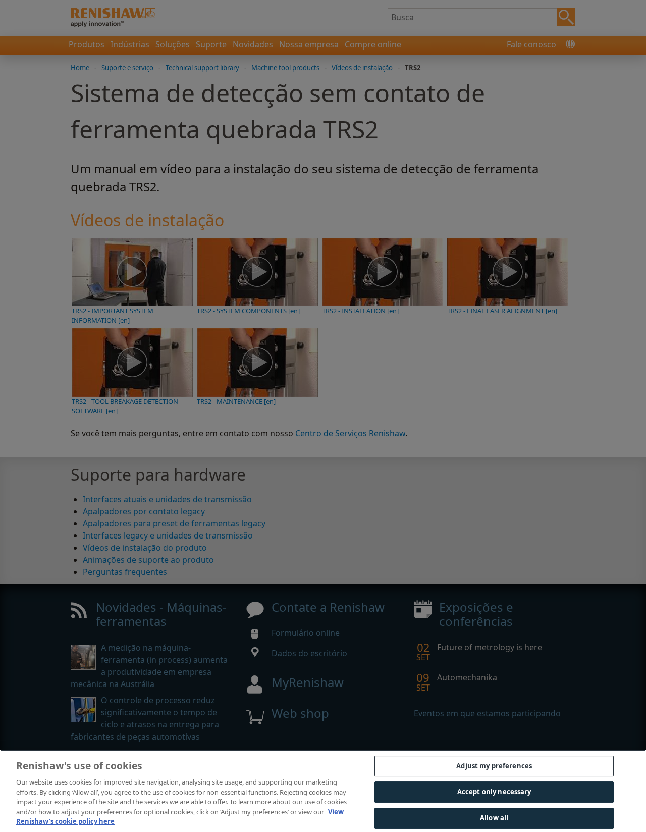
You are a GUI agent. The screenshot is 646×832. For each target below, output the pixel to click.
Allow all (494, 817)
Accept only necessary (494, 791)
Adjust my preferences (494, 765)
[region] (323, 791)
